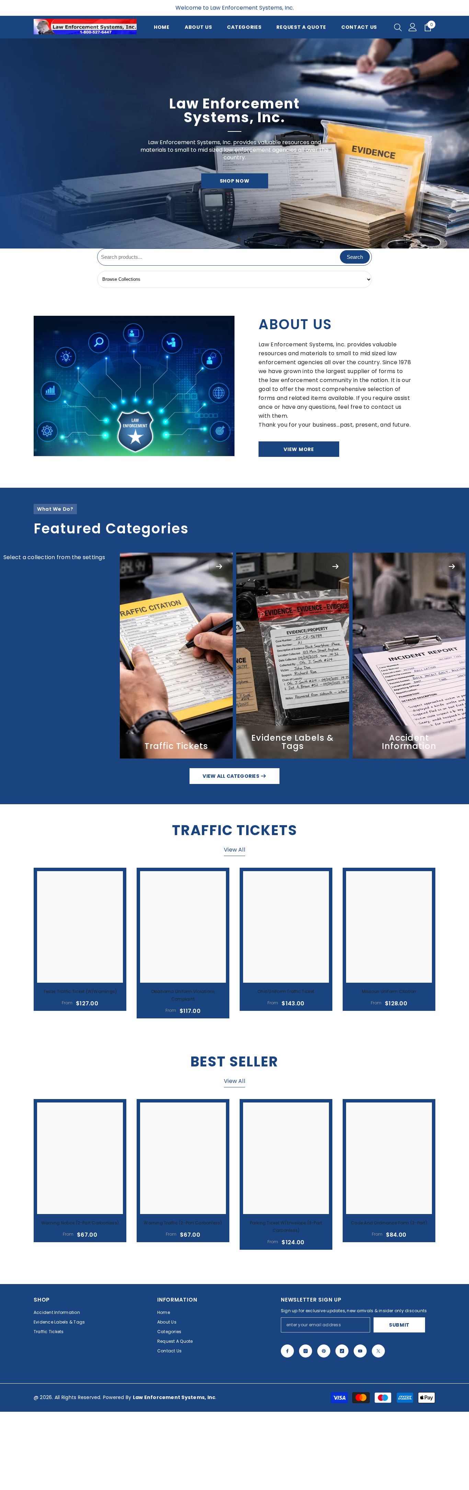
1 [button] (230, 240)
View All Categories (231, 776)
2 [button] (239, 240)
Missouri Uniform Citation (389, 991)
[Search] (398, 27)
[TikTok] (341, 1351)
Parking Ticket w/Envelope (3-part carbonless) (286, 1226)
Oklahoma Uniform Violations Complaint (183, 995)
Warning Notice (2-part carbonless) (80, 1223)
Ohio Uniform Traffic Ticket (286, 991)
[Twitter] (378, 1351)
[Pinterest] (323, 1351)
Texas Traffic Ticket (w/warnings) (80, 991)
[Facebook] (287, 1351)
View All (234, 850)
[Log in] (413, 27)
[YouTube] (360, 1351)
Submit (399, 1324)
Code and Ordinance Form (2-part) (389, 1223)
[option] (234, 143)
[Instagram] (305, 1351)
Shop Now (235, 180)
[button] (6, 143)
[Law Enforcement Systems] (134, 386)
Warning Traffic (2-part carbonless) (183, 1223)
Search (355, 257)
